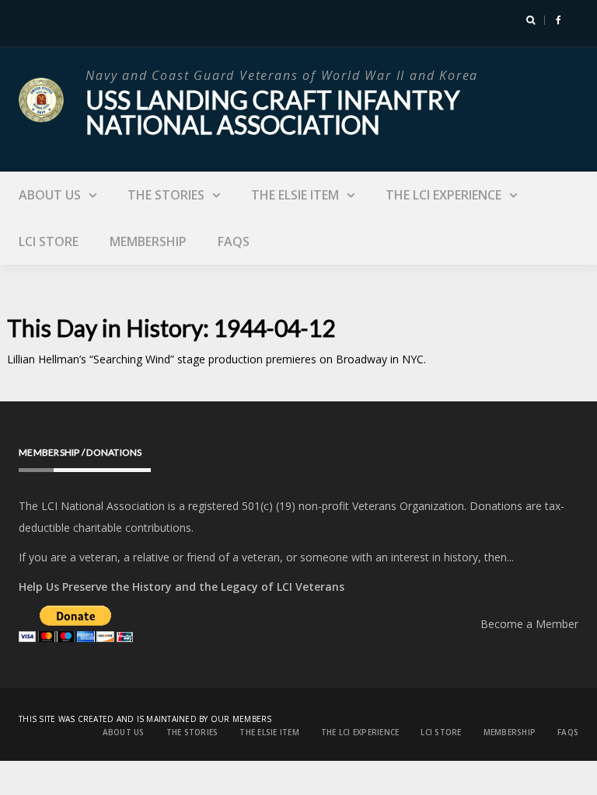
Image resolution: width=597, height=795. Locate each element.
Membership (148, 241)
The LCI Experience (443, 194)
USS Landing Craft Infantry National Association (272, 112)
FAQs (234, 241)
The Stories (165, 194)
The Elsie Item (295, 194)
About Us (50, 194)
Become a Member (529, 623)
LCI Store (49, 241)
